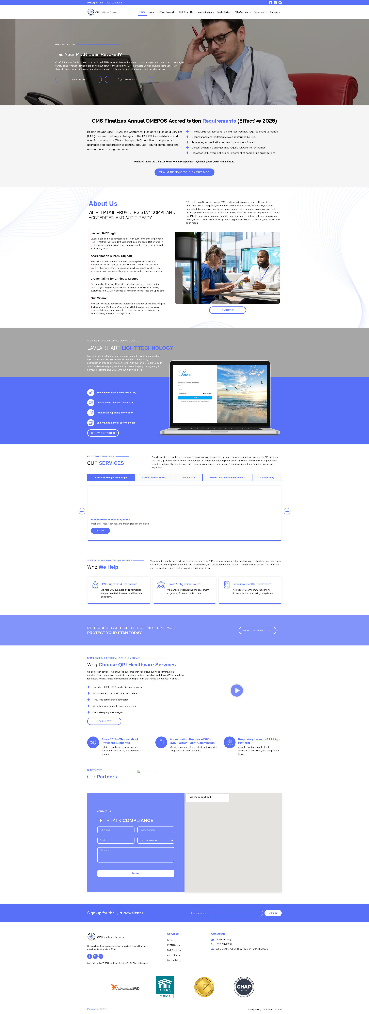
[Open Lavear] (156, 12)
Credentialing (173, 960)
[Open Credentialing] (232, 12)
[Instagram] (275, 2)
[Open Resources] (266, 12)
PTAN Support (174, 945)
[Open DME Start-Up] (195, 12)
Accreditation (173, 955)
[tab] (111, 477)
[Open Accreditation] (213, 12)
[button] (82, 511)
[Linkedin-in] (280, 2)
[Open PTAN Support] (176, 12)
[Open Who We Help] (250, 12)
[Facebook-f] (270, 2)
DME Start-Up (174, 950)
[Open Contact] (279, 12)
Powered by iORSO (96, 1009)
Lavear (170, 940)
